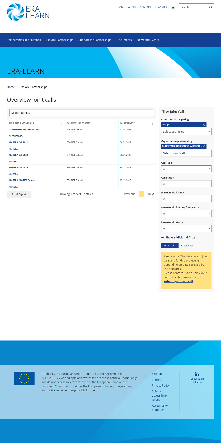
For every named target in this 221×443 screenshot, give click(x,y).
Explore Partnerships (59, 40)
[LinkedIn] (173, 7)
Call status (167, 177)
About (132, 7)
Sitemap (157, 374)
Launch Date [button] (127, 123)
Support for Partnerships (95, 40)
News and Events (148, 40)
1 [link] (141, 194)
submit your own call (178, 281)
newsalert (162, 7)
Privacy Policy (161, 385)
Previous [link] (129, 194)
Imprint (157, 380)
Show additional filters (181, 237)
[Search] (210, 6)
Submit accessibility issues (159, 395)
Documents (124, 40)
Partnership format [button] (78, 123)
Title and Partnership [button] (22, 123)
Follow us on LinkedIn (197, 380)
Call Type (166, 162)
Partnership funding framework (180, 207)
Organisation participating (177, 141)
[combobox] (186, 131)
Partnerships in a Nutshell (24, 40)
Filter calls (170, 245)
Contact (145, 7)
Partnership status (172, 222)
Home (121, 7)
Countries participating (175, 119)
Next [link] (151, 194)
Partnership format (172, 192)
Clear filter (187, 245)
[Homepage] (28, 12)
